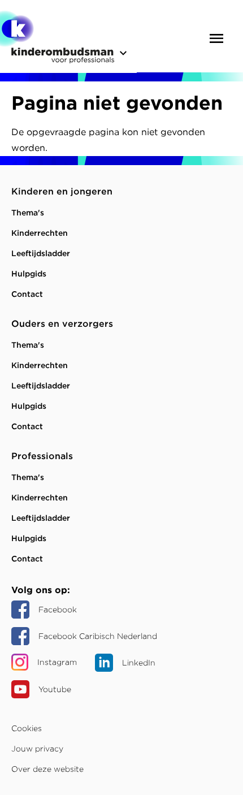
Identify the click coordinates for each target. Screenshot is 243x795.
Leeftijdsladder (40, 253)
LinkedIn (138, 662)
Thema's (27, 212)
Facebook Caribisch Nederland (97, 636)
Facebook (57, 609)
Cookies (26, 728)
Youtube (54, 689)
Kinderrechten (39, 232)
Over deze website (47, 769)
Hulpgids (28, 273)
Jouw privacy (37, 748)
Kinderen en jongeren (61, 191)
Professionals (42, 456)
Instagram (57, 662)
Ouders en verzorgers (62, 323)
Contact (27, 294)
